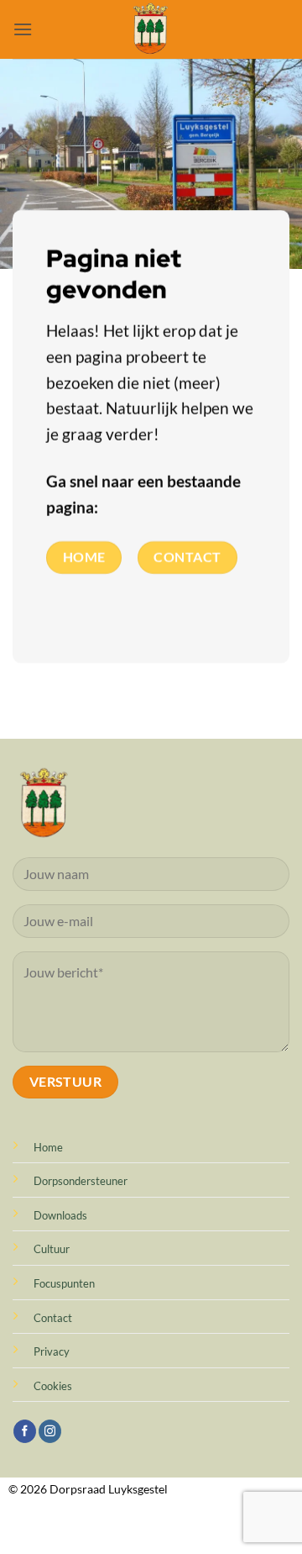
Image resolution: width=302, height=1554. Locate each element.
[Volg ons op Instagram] (50, 1431)
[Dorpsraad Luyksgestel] (151, 29)
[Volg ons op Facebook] (24, 1431)
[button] (23, 29)
